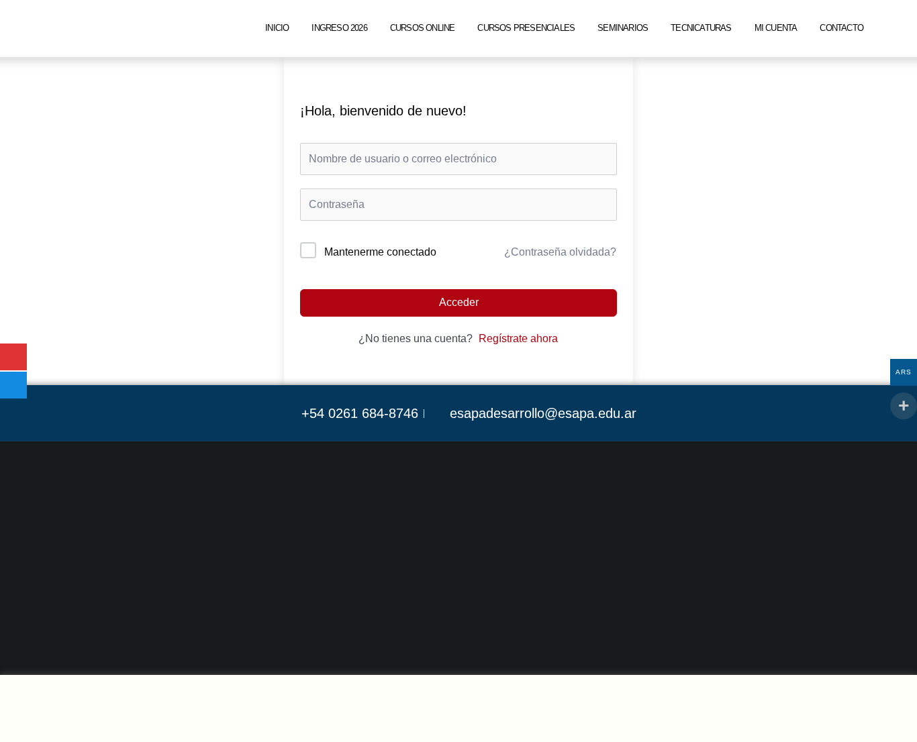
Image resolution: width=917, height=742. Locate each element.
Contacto (841, 28)
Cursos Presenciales (526, 28)
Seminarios (622, 28)
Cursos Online (422, 28)
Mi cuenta (776, 28)
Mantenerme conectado (380, 252)
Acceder (459, 302)
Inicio (277, 28)
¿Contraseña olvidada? (560, 252)
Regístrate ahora (518, 338)
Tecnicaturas (701, 28)
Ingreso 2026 (339, 28)
